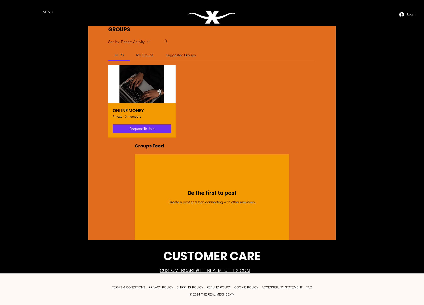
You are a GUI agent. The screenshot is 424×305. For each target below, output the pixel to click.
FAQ (309, 287)
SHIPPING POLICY (190, 287)
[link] (119, 55)
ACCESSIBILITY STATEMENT (282, 287)
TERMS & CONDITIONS (128, 287)
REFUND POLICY (219, 287)
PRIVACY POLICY (161, 287)
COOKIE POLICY (246, 287)
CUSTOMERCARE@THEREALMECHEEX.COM (205, 270)
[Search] (165, 41)
